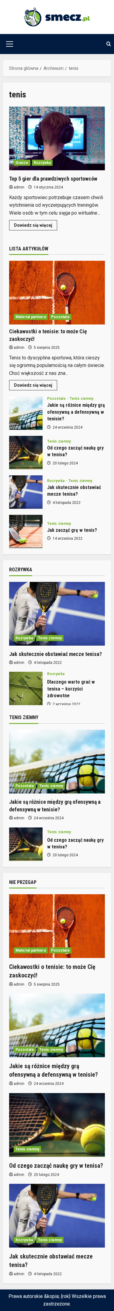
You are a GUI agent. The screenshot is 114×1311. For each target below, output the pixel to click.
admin (19, 187)
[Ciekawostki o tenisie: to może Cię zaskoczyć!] (57, 292)
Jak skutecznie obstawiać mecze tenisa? (26, 492)
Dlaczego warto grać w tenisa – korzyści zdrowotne (26, 688)
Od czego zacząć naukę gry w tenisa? (26, 452)
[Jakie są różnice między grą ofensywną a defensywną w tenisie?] (57, 761)
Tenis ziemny (81, 398)
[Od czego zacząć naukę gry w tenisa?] (57, 1125)
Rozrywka (42, 163)
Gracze (22, 163)
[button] (9, 44)
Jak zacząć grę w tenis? (26, 531)
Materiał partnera (31, 317)
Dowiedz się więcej (35, 226)
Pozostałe (60, 317)
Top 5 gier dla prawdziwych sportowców (57, 138)
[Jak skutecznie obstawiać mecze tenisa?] (57, 614)
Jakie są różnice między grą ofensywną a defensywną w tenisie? (26, 413)
